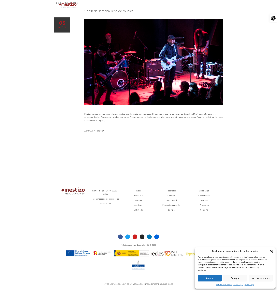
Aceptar (210, 278)
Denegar (235, 278)
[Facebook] (120, 236)
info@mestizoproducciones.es (105, 199)
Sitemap (204, 200)
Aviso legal (109, 284)
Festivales (164, 14)
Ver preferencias (260, 278)
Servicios (95, 14)
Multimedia (129, 14)
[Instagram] (142, 236)
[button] (273, 18)
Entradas (148, 14)
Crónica (100, 131)
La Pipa (171, 210)
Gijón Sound (171, 200)
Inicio (138, 191)
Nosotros (79, 14)
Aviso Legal (238, 285)
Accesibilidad (204, 195)
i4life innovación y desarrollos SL (135, 245)
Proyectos (182, 14)
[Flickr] (156, 236)
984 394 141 (105, 204)
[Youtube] (135, 236)
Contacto (112, 14)
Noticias (63, 14)
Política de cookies (224, 285)
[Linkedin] (149, 236)
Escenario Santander (171, 205)
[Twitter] (127, 236)
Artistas (88, 131)
